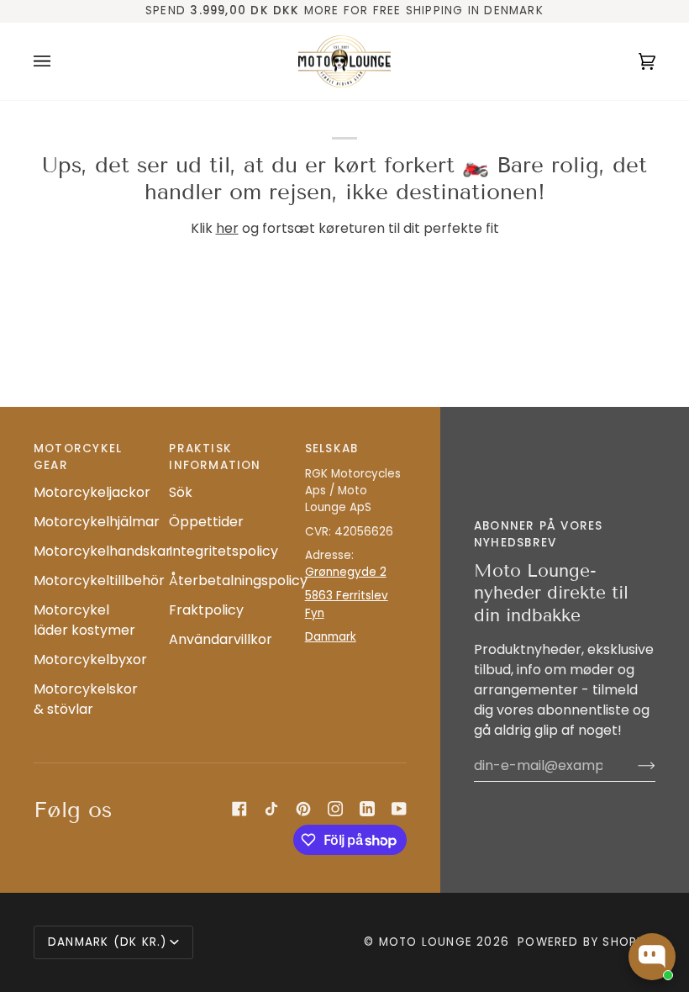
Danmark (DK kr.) (107, 942)
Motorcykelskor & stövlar (86, 699)
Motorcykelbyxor (90, 659)
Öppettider (206, 521)
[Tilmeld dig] (633, 765)
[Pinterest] (303, 808)
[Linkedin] (367, 808)
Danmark (330, 637)
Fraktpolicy (206, 610)
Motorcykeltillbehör (99, 580)
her (227, 228)
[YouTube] (399, 808)
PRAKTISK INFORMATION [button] (214, 457)
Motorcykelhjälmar (97, 521)
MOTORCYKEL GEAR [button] (78, 457)
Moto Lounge (428, 942)
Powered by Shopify (586, 942)
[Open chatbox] (652, 956)
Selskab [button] (332, 448)
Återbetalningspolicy (238, 580)
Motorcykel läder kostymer (84, 620)
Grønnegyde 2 (346, 572)
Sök (180, 492)
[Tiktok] (271, 808)
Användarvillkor (220, 639)
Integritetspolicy (223, 551)
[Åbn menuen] (59, 62)
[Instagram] (335, 808)
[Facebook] (239, 808)
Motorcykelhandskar (102, 551)
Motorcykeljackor (92, 492)
